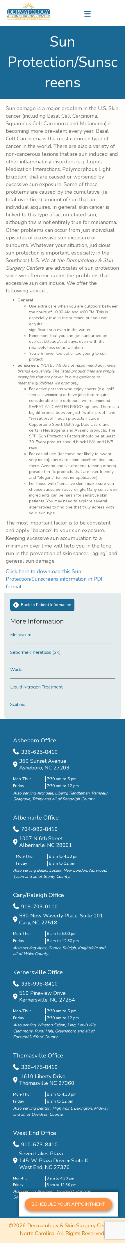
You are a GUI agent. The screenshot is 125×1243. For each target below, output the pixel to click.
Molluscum (20, 635)
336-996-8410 (39, 983)
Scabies (17, 704)
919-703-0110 (39, 906)
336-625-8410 (39, 751)
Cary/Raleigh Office (38, 895)
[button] (68, 1204)
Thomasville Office (38, 1056)
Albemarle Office (36, 818)
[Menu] (87, 14)
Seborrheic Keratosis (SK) (35, 652)
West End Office (34, 1133)
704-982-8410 (39, 829)
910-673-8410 (39, 1144)
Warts (16, 669)
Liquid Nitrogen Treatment (36, 687)
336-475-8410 (39, 1067)
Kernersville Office (38, 972)
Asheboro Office (34, 740)
